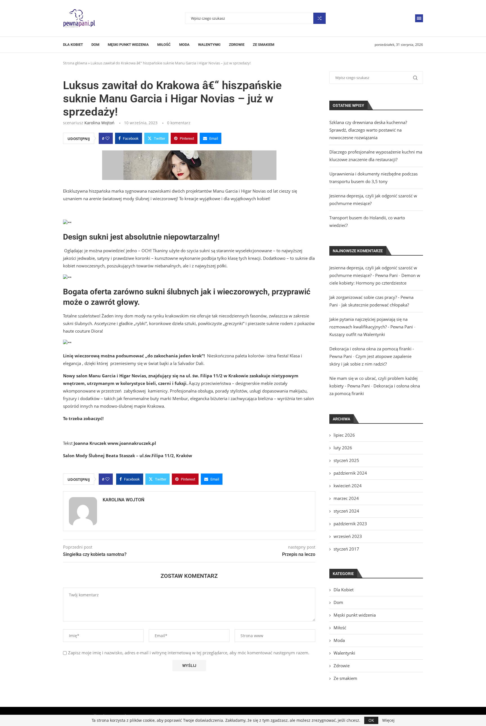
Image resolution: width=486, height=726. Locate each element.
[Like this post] (107, 138)
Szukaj (319, 18)
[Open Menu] (419, 18)
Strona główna (75, 63)
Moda (184, 44)
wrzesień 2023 (348, 536)
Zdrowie (236, 44)
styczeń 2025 (346, 460)
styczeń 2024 (346, 511)
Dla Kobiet (73, 44)
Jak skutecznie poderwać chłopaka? (375, 305)
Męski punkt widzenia (128, 44)
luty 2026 (343, 447)
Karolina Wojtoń (99, 122)
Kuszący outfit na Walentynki (357, 334)
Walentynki (209, 44)
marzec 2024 (346, 498)
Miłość (164, 44)
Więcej (388, 720)
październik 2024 (350, 473)
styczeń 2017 (346, 549)
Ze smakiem (263, 44)
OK (371, 720)
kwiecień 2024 (348, 485)
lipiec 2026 (344, 435)
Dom (95, 44)
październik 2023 (350, 523)
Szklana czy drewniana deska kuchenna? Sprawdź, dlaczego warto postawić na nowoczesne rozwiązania (368, 130)
